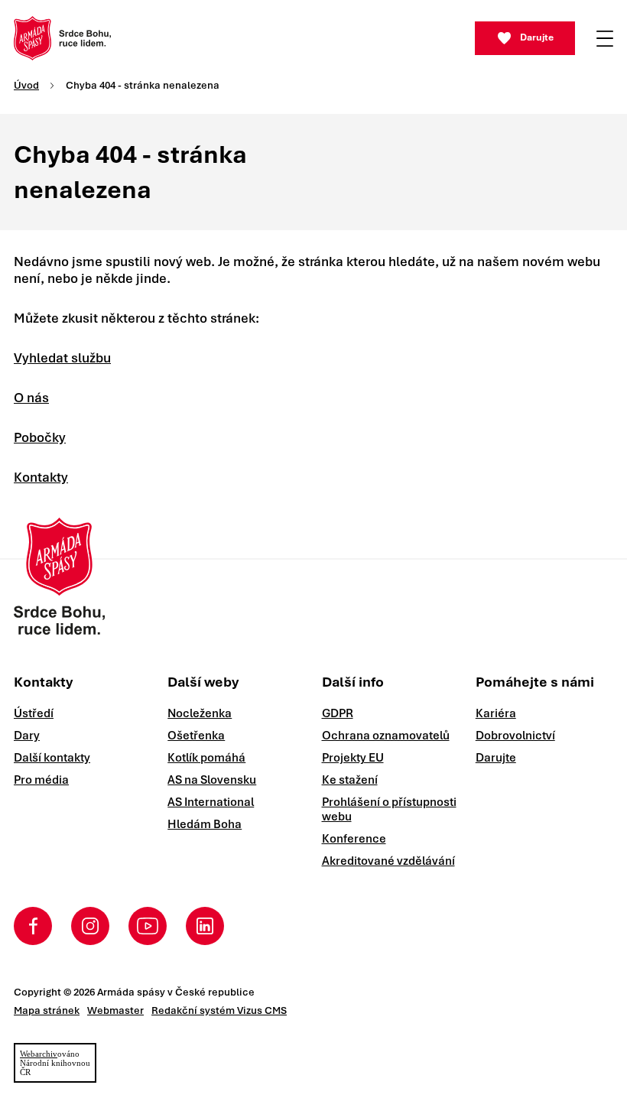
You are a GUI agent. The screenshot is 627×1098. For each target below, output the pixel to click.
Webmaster (115, 1010)
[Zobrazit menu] (605, 38)
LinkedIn (205, 926)
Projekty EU (353, 757)
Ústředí (34, 713)
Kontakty (41, 477)
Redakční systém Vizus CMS (219, 1010)
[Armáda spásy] (62, 38)
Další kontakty (52, 757)
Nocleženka (199, 713)
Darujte (537, 37)
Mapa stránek (47, 1010)
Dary (27, 735)
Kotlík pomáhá (206, 757)
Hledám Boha (204, 824)
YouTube (147, 926)
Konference (354, 838)
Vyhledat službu (62, 357)
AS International (210, 802)
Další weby (203, 681)
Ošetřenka (196, 735)
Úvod (26, 85)
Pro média (41, 780)
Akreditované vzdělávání (388, 861)
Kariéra (496, 713)
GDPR (337, 713)
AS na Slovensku (211, 780)
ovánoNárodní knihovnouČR (55, 1063)
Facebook (33, 926)
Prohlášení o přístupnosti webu (389, 809)
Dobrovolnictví (515, 735)
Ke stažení (350, 780)
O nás (31, 397)
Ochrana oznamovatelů (386, 735)
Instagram (90, 926)
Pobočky (40, 437)
